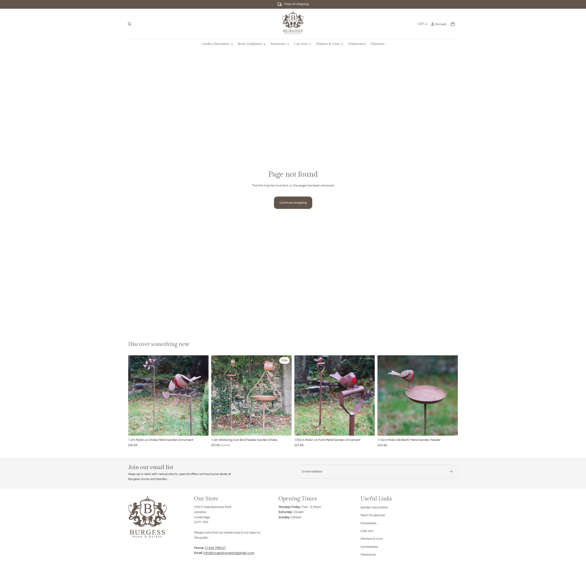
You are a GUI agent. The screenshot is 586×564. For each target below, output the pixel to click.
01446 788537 (215, 548)
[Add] (201, 428)
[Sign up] (451, 471)
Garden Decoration (374, 507)
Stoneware (368, 523)
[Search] (130, 24)
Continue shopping (293, 202)
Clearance (368, 554)
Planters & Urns (372, 538)
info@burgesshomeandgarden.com (228, 553)
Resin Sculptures (373, 515)
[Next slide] (202, 396)
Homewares (369, 546)
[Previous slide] (135, 396)
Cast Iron (367, 531)
